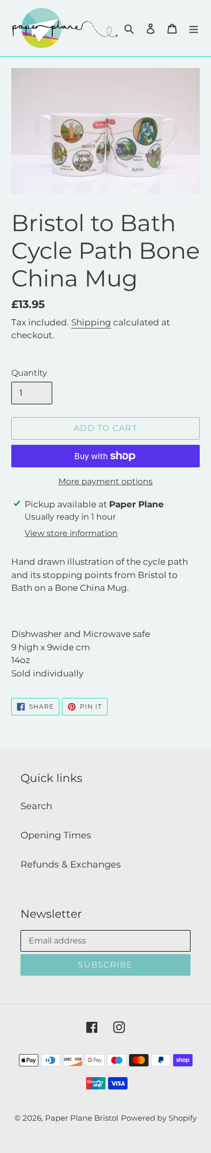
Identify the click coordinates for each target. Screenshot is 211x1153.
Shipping (91, 322)
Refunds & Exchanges (70, 864)
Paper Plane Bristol (81, 1118)
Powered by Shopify (159, 1118)
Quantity (29, 373)
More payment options (105, 481)
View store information (71, 533)
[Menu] (193, 28)
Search (36, 806)
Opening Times (55, 835)
